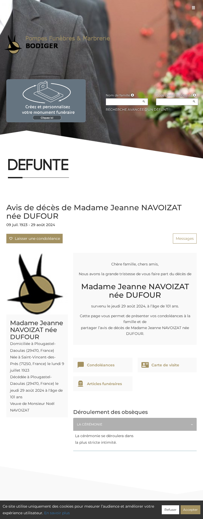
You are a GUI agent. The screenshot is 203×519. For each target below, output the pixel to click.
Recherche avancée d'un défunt (137, 109)
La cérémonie (89, 424)
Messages (185, 238)
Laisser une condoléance (36, 238)
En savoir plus (57, 513)
